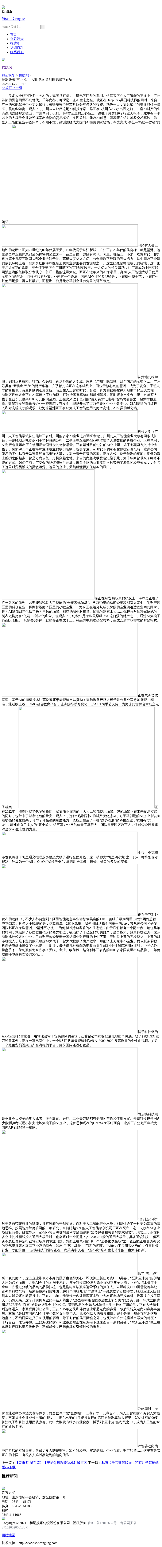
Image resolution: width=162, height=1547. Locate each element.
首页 (13, 34)
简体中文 (8, 19)
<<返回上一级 (12, 88)
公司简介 (17, 39)
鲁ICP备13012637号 (102, 1523)
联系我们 (17, 52)
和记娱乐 (8, 75)
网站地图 (8, 1535)
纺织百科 (17, 47)
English (20, 19)
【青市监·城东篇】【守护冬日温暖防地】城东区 (51, 1462)
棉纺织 (15, 43)
